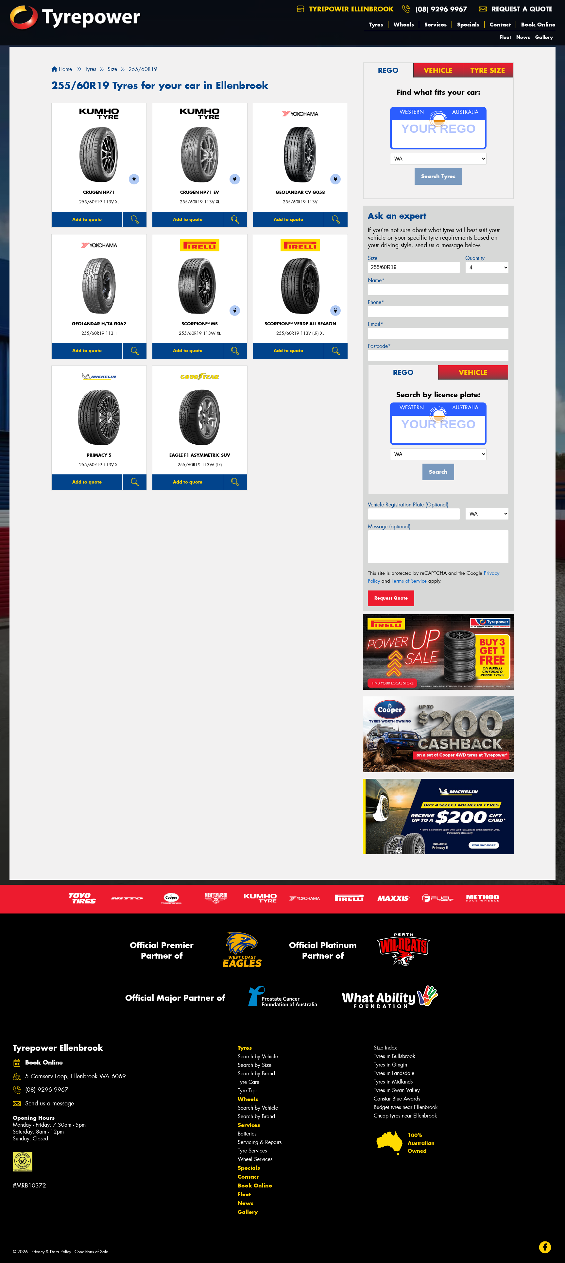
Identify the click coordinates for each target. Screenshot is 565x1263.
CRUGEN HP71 (99, 192)
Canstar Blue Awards (397, 1098)
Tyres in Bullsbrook (394, 1056)
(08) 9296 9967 (441, 9)
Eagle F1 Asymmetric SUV (199, 455)
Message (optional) (389, 526)
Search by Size (254, 1065)
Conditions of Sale (91, 1251)
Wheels (404, 24)
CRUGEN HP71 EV (199, 192)
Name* (376, 280)
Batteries (247, 1133)
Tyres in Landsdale (394, 1073)
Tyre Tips (247, 1090)
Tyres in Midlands (393, 1081)
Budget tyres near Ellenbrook (406, 1107)
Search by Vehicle (258, 1056)
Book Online (538, 24)
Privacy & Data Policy (51, 1251)
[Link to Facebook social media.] (545, 1247)
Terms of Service (409, 581)
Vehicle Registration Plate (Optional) (408, 504)
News (523, 37)
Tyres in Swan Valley (397, 1090)
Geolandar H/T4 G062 (99, 324)
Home (64, 69)
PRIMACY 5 (99, 455)
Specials (468, 24)
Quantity (475, 258)
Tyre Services (252, 1150)
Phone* (376, 302)
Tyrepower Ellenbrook (350, 9)
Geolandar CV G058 (300, 192)
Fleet (505, 37)
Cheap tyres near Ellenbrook (405, 1115)
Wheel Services (255, 1159)
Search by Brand (256, 1073)
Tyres (376, 24)
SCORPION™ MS (199, 324)
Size (372, 258)
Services (435, 24)
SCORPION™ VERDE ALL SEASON (300, 324)
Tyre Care (248, 1082)
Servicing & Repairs (260, 1142)
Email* (375, 324)
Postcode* (379, 346)
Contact (500, 24)
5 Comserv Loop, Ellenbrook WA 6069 (75, 1076)
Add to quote (87, 219)
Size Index (385, 1047)
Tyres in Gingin (390, 1064)
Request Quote (391, 598)
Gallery (544, 37)
